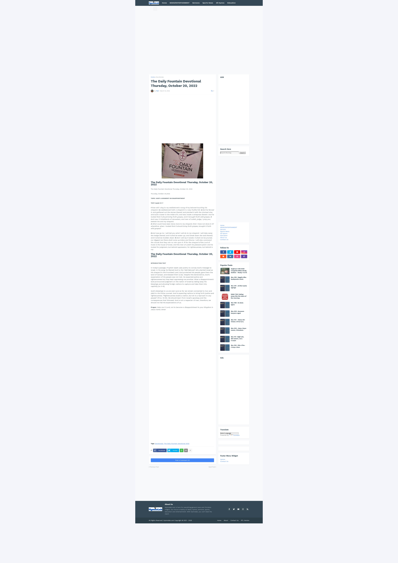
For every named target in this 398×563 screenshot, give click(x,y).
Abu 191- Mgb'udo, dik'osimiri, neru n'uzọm (237, 338)
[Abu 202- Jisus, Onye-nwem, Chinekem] (225, 330)
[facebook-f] (223, 252)
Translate (236, 435)
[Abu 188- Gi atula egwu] (225, 305)
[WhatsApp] (181, 450)
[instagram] (244, 252)
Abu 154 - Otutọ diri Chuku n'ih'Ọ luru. (238, 320)
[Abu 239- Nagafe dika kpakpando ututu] (225, 279)
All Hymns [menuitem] (220, 3)
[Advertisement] (199, 40)
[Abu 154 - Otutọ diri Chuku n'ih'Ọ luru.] (225, 322)
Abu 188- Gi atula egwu (237, 303)
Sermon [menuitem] (223, 229)
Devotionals (160, 77)
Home (153, 77)
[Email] (186, 450)
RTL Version (245, 520)
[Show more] (190, 450)
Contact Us (224, 461)
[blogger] (223, 256)
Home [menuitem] (164, 3)
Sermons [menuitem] (196, 3)
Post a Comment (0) (182, 460)
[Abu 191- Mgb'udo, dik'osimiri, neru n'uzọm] (225, 339)
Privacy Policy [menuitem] (181, 9)
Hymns (222, 459)
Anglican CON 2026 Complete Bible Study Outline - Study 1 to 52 (239, 270)
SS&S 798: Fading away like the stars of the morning (238, 296)
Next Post (212, 467)
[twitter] (230, 252)
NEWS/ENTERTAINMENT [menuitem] (179, 3)
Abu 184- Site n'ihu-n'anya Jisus (238, 346)
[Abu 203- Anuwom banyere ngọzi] (225, 313)
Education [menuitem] (231, 3)
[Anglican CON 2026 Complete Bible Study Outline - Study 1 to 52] (225, 271)
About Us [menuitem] (223, 237)
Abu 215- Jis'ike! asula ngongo (239, 286)
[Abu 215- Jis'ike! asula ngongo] (225, 288)
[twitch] (244, 256)
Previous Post (154, 467)
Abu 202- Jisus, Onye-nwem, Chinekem (239, 329)
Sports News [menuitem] (208, 3)
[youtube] (237, 252)
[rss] (247, 509)
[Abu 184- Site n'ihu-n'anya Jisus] (225, 347)
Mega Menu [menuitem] (166, 9)
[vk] (230, 256)
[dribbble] (237, 256)
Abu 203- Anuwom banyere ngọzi (237, 312)
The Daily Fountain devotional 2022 (176, 443)
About (226, 520)
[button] (151, 9)
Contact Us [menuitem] (194, 9)
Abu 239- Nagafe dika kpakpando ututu (238, 278)
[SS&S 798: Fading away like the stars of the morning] (225, 296)
